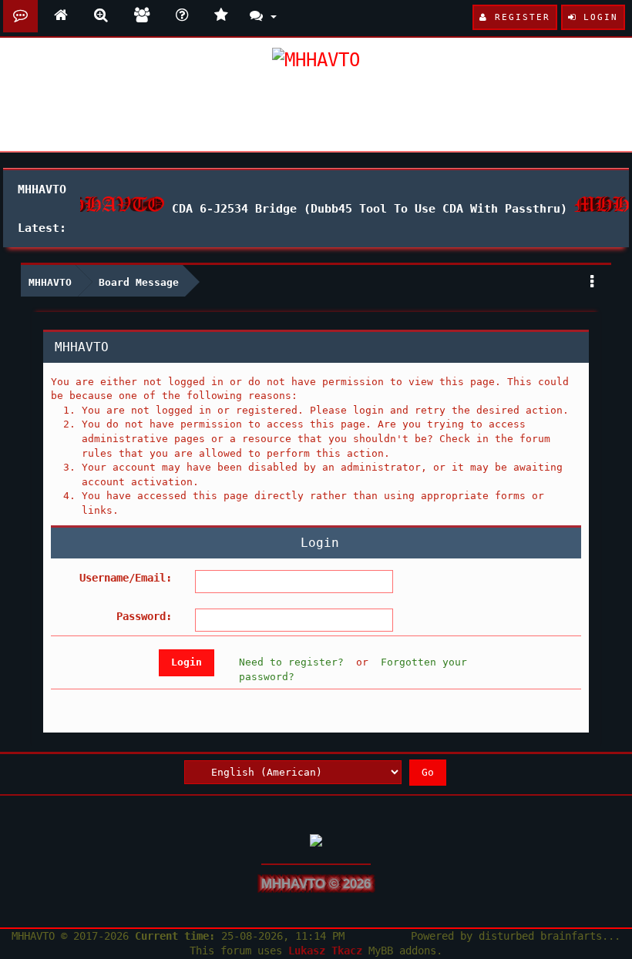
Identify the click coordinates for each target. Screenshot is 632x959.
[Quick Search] (101, 16)
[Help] (182, 16)
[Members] (142, 16)
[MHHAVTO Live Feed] (221, 16)
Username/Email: (125, 578)
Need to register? (291, 662)
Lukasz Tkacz (325, 950)
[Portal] (61, 16)
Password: (144, 616)
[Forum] (20, 16)
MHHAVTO (50, 282)
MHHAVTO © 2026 (316, 884)
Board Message (139, 282)
